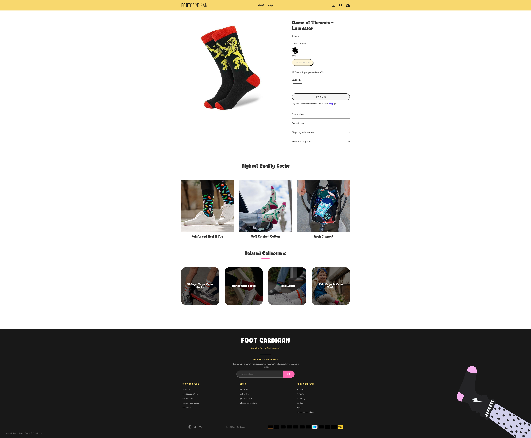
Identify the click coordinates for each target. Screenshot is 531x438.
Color (299, 43)
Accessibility (11, 433)
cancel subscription (305, 412)
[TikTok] (195, 427)
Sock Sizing (298, 123)
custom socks (189, 398)
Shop (270, 5)
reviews (300, 394)
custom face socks (191, 403)
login (299, 407)
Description (298, 114)
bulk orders (244, 394)
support (300, 389)
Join (288, 374)
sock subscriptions (191, 394)
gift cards (244, 389)
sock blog (301, 398)
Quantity (296, 79)
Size (294, 55)
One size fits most (302, 62)
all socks (186, 389)
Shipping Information (303, 132)
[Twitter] (200, 427)
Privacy (20, 433)
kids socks (187, 407)
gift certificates (246, 398)
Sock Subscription (301, 141)
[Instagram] (189, 427)
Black (295, 50)
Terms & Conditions (33, 433)
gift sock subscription (249, 403)
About (261, 5)
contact (300, 403)
